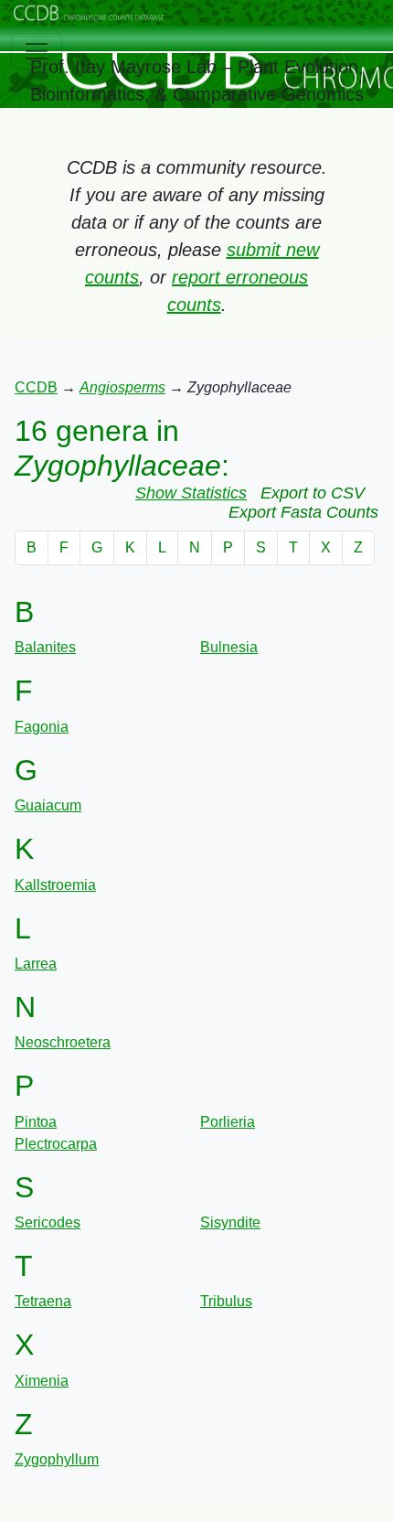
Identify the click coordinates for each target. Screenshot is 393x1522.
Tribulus (226, 1301)
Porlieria (227, 1122)
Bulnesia (229, 647)
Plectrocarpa (56, 1144)
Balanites (45, 647)
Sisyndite (230, 1222)
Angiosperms (122, 387)
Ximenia (42, 1380)
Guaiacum (48, 805)
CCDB (36, 387)
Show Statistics (191, 493)
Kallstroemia (55, 885)
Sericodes (47, 1222)
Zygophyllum (57, 1459)
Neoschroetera (63, 1042)
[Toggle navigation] (36, 51)
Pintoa (36, 1122)
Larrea (36, 963)
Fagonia (42, 726)
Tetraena (43, 1301)
